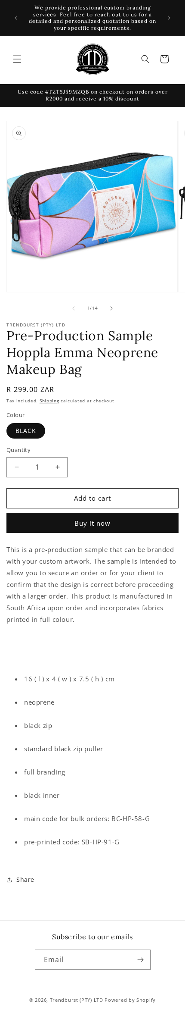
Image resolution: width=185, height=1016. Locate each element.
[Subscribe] (140, 960)
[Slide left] (73, 308)
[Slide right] (111, 308)
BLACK (25, 430)
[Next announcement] (169, 17)
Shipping (49, 401)
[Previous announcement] (15, 17)
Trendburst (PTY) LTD (76, 1000)
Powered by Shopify (130, 1000)
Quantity (18, 450)
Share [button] (25, 879)
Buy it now (92, 523)
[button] (17, 59)
